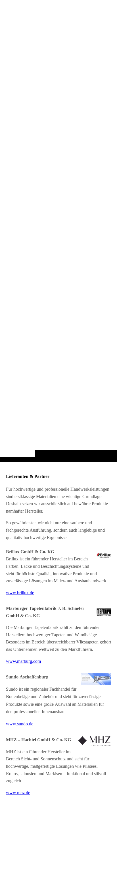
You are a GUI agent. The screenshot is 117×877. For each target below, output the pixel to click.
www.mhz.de (18, 792)
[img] (58, 242)
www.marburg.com (23, 661)
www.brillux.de (20, 592)
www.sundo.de (19, 724)
